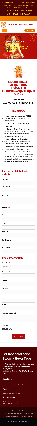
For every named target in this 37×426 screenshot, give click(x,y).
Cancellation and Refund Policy (14, 413)
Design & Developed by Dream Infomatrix (18, 421)
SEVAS (18, 41)
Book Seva (18, 337)
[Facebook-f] (18, 384)
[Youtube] (14, 384)
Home (10, 41)
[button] (4, 30)
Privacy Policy (32, 410)
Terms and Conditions (18, 410)
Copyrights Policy (30, 413)
